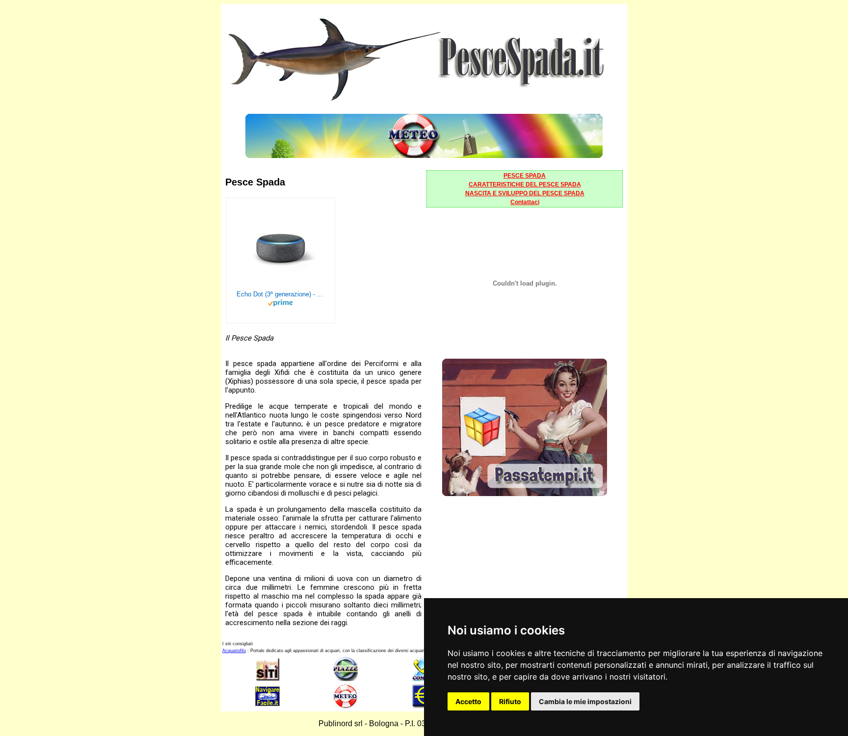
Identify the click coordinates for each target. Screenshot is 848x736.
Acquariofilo (234, 650)
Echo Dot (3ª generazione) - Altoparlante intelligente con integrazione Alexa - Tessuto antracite (281, 294)
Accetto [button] (468, 701)
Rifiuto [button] (510, 701)
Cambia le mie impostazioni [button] (585, 701)
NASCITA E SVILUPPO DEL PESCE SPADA (524, 193)
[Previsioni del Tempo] (424, 155)
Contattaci (524, 202)
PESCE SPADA (525, 175)
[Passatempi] (524, 493)
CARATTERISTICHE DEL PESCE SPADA (525, 184)
